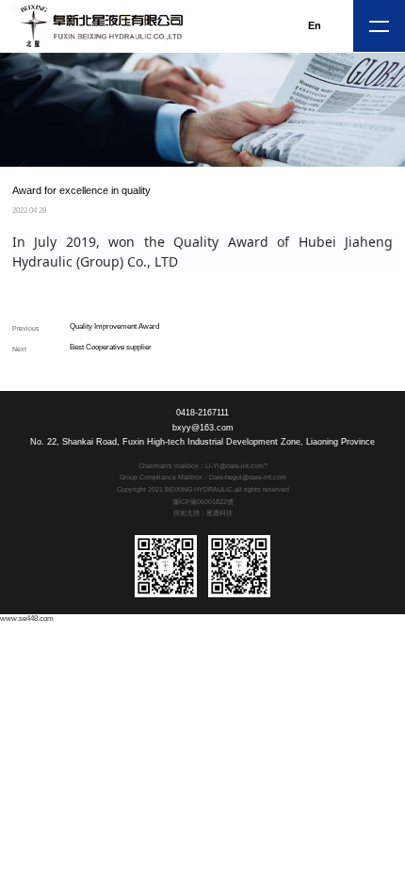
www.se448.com (27, 618)
